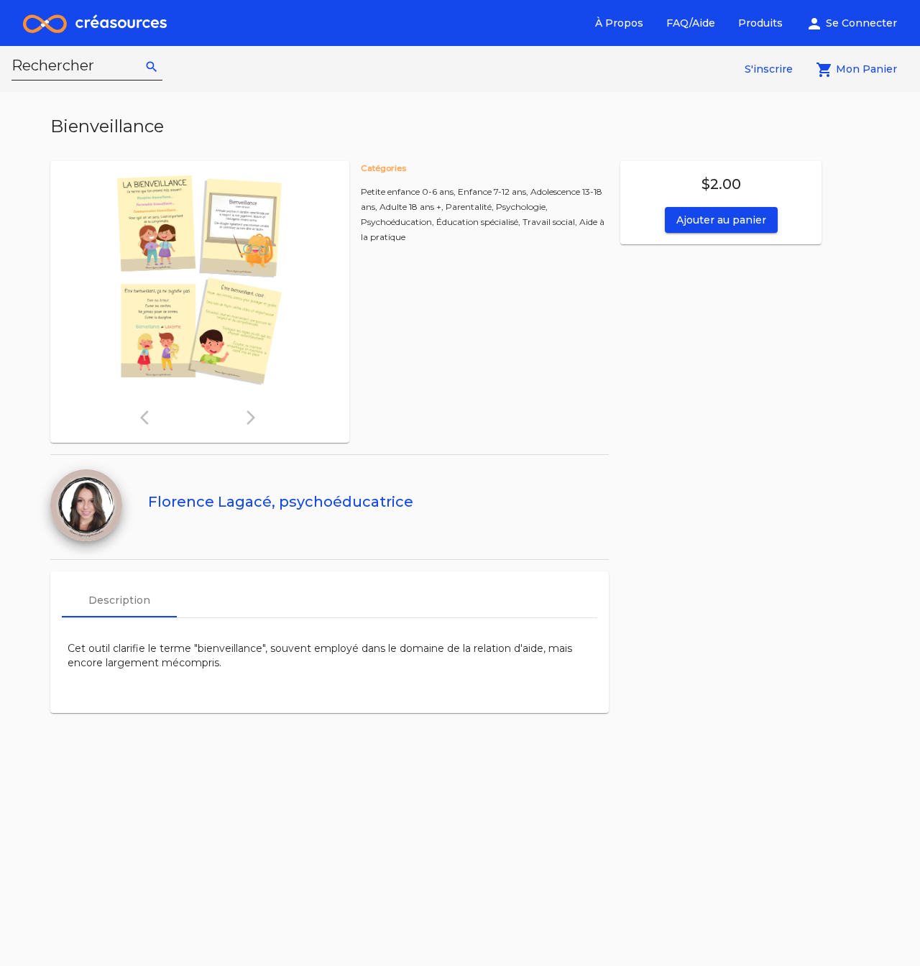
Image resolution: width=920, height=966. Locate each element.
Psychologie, (522, 206)
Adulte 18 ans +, (413, 206)
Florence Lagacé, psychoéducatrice (280, 501)
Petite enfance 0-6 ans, (409, 191)
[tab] (119, 600)
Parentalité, (471, 206)
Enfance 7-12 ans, (494, 191)
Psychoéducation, (398, 221)
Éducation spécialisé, (479, 221)
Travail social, (551, 221)
